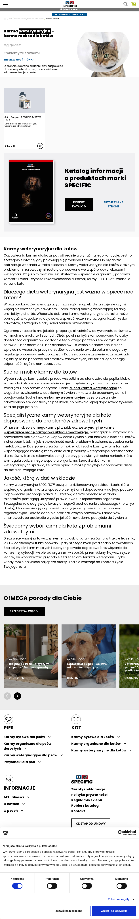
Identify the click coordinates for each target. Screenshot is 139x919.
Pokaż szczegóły (118, 899)
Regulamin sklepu (86, 800)
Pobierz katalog (79, 204)
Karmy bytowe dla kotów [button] (92, 737)
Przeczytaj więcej (24, 611)
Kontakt (78, 811)
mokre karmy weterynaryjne (61, 397)
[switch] (52, 886)
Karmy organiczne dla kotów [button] (96, 743)
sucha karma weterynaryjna (93, 388)
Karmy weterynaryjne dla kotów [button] (99, 750)
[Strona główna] (5, 18)
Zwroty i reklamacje (88, 789)
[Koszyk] (134, 4)
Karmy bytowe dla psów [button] (24, 737)
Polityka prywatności (89, 794)
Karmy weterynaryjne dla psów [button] (30, 755)
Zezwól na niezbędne (69, 910)
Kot (10, 18)
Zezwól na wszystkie (114, 910)
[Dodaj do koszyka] (40, 146)
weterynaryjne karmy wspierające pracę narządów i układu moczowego (59, 429)
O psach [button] (11, 810)
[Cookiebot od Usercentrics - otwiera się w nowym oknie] (120, 832)
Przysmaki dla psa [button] (19, 762)
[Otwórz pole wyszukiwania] (126, 4)
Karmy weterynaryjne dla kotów (29, 18)
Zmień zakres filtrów (17, 59)
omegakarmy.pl (46, 427)
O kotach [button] (11, 804)
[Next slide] (17, 696)
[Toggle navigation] (5, 4)
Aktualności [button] (14, 797)
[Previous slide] (7, 696)
